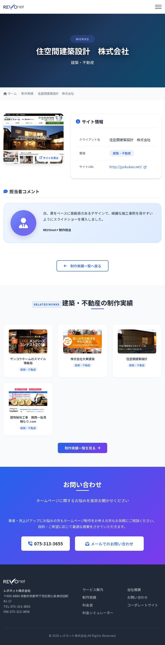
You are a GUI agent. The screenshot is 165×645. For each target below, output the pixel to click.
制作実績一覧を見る (80, 447)
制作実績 (89, 597)
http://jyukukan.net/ (126, 166)
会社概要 (134, 589)
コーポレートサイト (142, 605)
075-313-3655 (48, 543)
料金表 (87, 605)
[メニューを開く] (158, 7)
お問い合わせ (137, 597)
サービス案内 (92, 589)
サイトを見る (50, 158)
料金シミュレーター (97, 612)
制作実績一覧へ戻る (85, 265)
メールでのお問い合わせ (112, 543)
